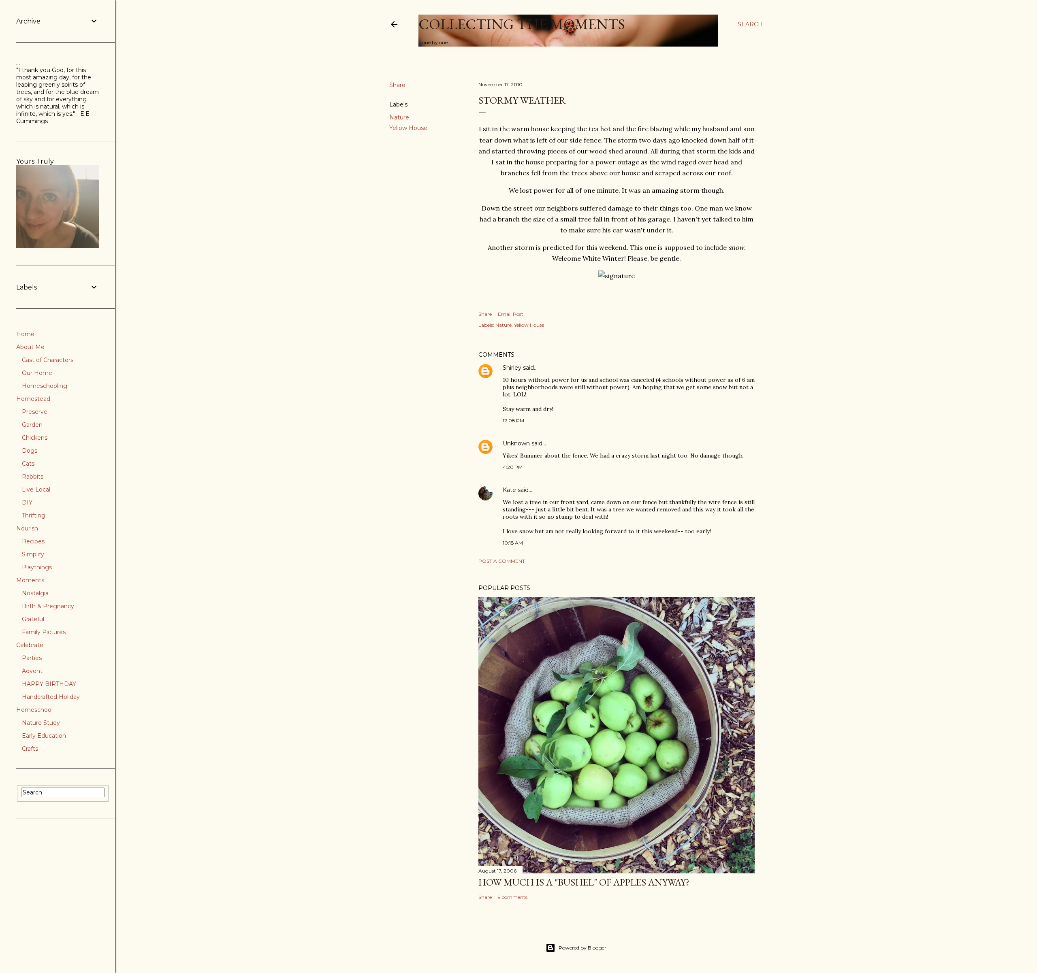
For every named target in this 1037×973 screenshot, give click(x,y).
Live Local (36, 489)
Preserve (34, 411)
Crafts (30, 748)
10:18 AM (513, 543)
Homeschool (34, 709)
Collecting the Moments (521, 24)
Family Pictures (44, 632)
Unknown (516, 443)
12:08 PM (513, 420)
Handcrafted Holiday (51, 696)
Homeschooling (44, 386)
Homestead (33, 398)
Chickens (34, 437)
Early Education (44, 735)
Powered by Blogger (582, 948)
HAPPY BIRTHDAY (49, 684)
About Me (30, 347)
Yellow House (408, 128)
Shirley (512, 367)
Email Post (510, 314)
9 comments (512, 897)
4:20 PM (513, 467)
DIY (27, 502)
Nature (399, 117)
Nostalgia (35, 593)
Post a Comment (501, 561)
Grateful (33, 619)
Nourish (27, 528)
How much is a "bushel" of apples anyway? (583, 882)
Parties (32, 658)
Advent (32, 671)
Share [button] (397, 85)
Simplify (33, 554)
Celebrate (29, 645)
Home (25, 334)
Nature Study (41, 722)
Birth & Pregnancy (48, 606)
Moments (30, 580)
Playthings (37, 567)
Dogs (29, 450)
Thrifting (33, 515)
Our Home (37, 373)
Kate (509, 490)
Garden (32, 424)
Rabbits (32, 476)
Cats (28, 463)
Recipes (33, 541)
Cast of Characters (47, 360)
